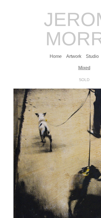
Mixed (84, 67)
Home (56, 56)
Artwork (73, 56)
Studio (92, 56)
